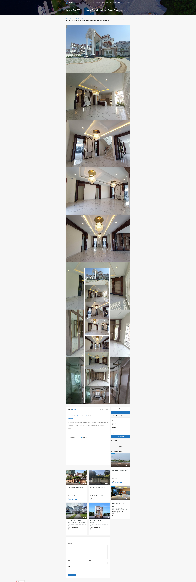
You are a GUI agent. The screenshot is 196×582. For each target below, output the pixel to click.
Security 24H (84, 437)
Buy (90, 2)
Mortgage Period (114, 431)
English (18, 581)
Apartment (98, 2)
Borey (103, 2)
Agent (120, 408)
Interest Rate (114, 427)
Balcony (70, 433)
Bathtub (83, 433)
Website (69, 566)
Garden (83, 435)
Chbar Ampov (78, 18)
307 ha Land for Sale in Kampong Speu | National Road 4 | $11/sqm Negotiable (120, 470)
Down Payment (114, 423)
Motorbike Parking (72, 437)
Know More (120, 412)
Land (110, 2)
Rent (93, 2)
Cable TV (97, 433)
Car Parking (71, 435)
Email (90, 560)
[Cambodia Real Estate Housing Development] (70, 3)
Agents (114, 2)
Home (67, 18)
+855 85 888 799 (127, 2)
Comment (70, 543)
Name (69, 560)
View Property (76, 482)
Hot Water (98, 435)
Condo (107, 2)
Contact (118, 2)
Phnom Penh (72, 18)
